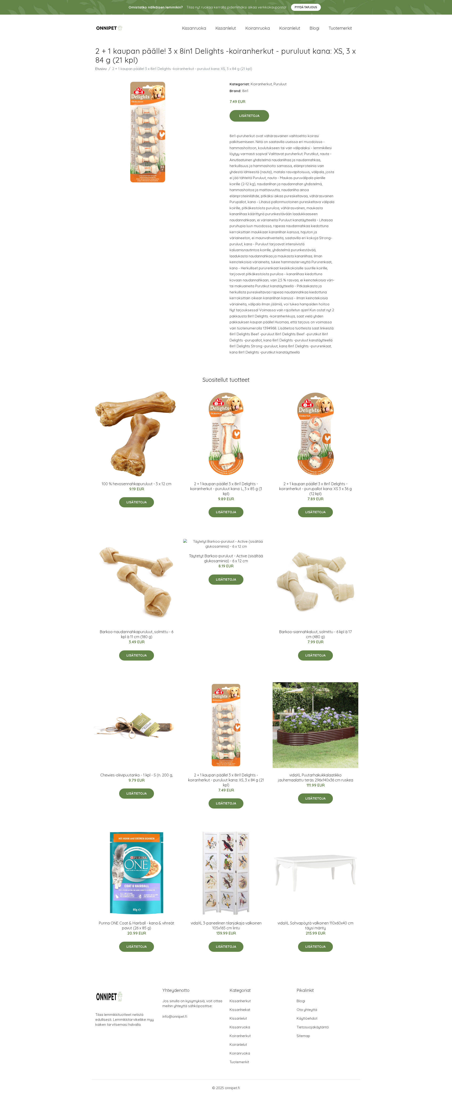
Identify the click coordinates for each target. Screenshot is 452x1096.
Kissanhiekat (240, 1009)
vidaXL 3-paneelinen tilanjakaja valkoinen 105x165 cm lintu (226, 925)
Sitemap (303, 1036)
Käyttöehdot (307, 1018)
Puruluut (280, 84)
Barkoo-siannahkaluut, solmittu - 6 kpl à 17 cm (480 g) (315, 634)
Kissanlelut (225, 28)
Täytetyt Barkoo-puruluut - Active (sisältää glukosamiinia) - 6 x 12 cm (226, 558)
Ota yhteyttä (307, 1009)
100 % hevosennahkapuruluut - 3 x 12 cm (136, 483)
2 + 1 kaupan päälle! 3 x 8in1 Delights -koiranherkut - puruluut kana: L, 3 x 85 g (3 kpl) (226, 488)
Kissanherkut (240, 1001)
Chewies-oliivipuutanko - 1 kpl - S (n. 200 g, (136, 775)
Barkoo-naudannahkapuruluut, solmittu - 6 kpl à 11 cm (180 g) (136, 634)
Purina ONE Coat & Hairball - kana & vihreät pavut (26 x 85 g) (136, 925)
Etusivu (101, 68)
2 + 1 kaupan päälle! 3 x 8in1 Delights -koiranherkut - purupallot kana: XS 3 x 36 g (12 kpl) (315, 488)
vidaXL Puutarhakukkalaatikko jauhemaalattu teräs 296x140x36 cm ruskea (315, 777)
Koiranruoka (257, 28)
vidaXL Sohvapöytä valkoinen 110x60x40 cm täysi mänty (315, 925)
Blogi (314, 28)
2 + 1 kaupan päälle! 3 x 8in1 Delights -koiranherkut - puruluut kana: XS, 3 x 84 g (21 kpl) (226, 780)
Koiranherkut (261, 84)
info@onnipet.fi (174, 1016)
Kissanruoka (194, 28)
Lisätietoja (249, 116)
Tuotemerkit (340, 28)
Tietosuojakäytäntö (313, 1027)
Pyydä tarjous (306, 7)
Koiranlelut (289, 28)
